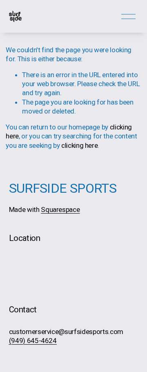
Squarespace (60, 209)
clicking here (79, 145)
